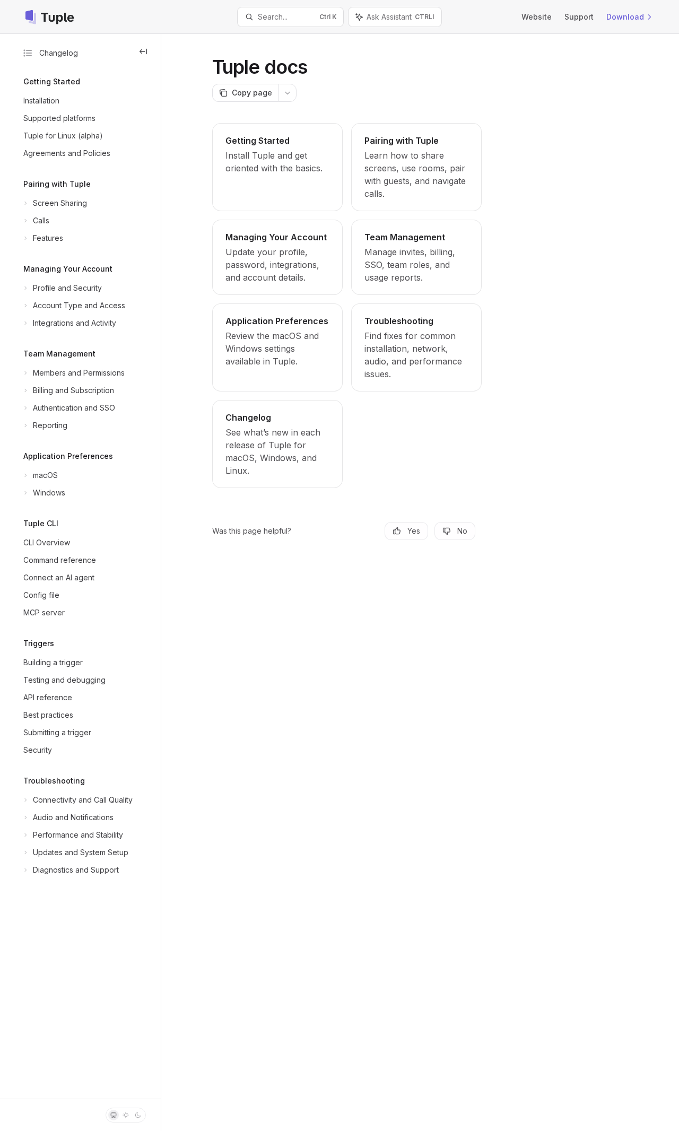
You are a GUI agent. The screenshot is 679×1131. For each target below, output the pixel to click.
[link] (277, 167)
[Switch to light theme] (125, 1115)
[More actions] (287, 93)
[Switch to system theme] (113, 1115)
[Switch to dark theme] (138, 1115)
